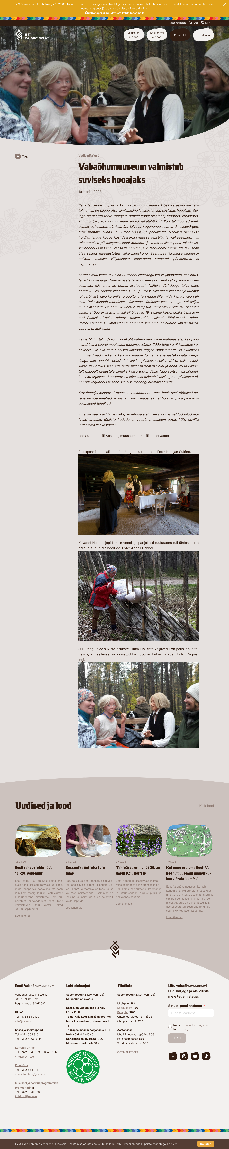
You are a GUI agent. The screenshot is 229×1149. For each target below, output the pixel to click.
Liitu (177, 1038)
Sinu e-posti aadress (185, 1006)
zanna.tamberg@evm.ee (30, 1074)
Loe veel (172, 1144)
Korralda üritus (25, 1047)
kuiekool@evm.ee (26, 1096)
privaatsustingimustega (196, 1027)
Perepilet (122, 1012)
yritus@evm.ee (24, 1056)
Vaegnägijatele (178, 22)
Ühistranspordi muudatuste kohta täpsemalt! (114, 13)
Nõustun (191, 1027)
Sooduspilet (125, 1007)
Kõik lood (206, 806)
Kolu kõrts (21, 1065)
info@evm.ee (23, 1021)
